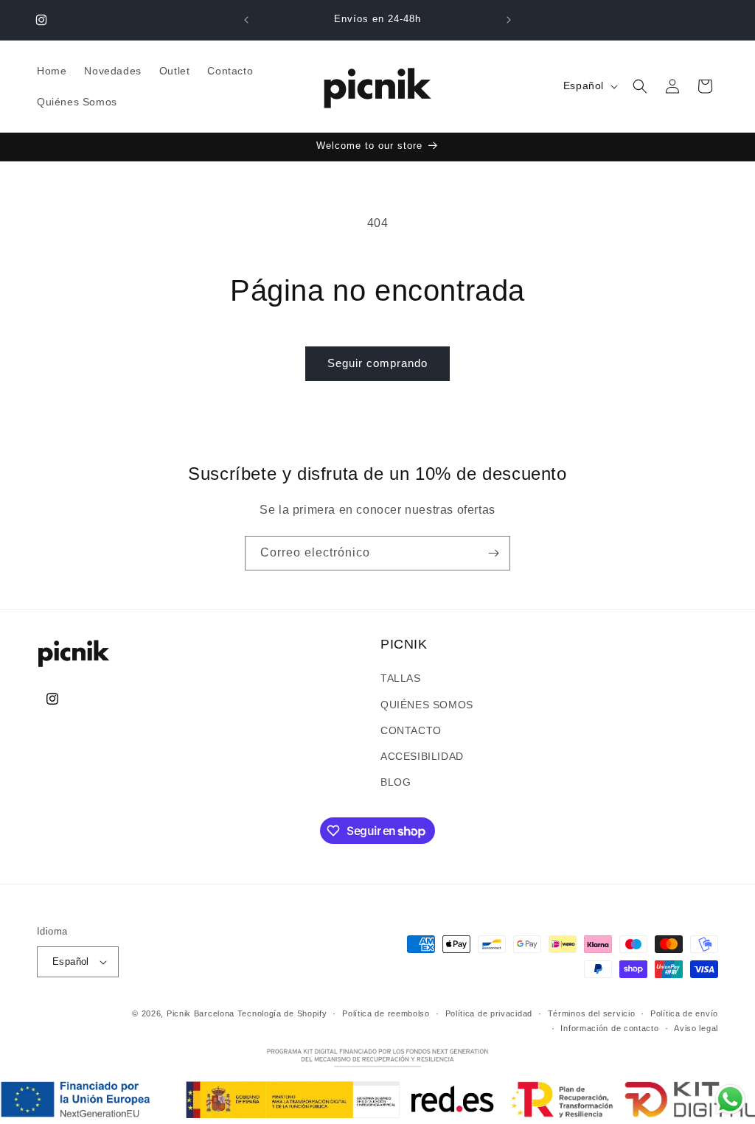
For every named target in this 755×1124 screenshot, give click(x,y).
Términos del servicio (592, 1013)
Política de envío (684, 1013)
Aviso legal (696, 1028)
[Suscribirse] (493, 553)
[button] (640, 86)
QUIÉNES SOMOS (426, 705)
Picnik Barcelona (200, 1013)
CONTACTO (411, 730)
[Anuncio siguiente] (509, 20)
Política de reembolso (386, 1013)
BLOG (395, 782)
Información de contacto (609, 1028)
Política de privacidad (488, 1013)
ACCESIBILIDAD (422, 756)
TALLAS (400, 678)
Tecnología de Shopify (282, 1013)
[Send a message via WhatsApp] (730, 1099)
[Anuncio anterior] (246, 20)
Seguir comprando (377, 363)
